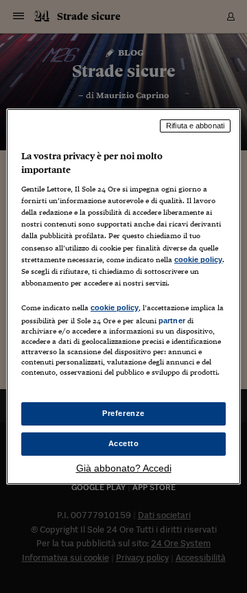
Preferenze (123, 413)
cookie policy (198, 259)
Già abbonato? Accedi (124, 468)
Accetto (123, 443)
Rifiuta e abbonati (195, 125)
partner (171, 320)
